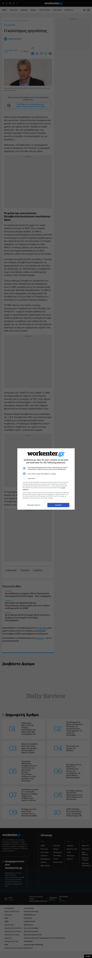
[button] (46, 478)
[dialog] (46, 479)
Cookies (88, 956)
